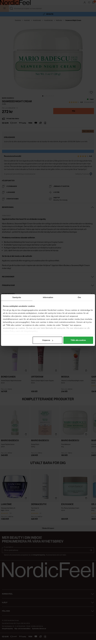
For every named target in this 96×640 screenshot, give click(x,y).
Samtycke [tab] (16, 297)
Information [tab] (48, 297)
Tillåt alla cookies (78, 340)
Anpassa (46, 340)
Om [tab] (79, 297)
